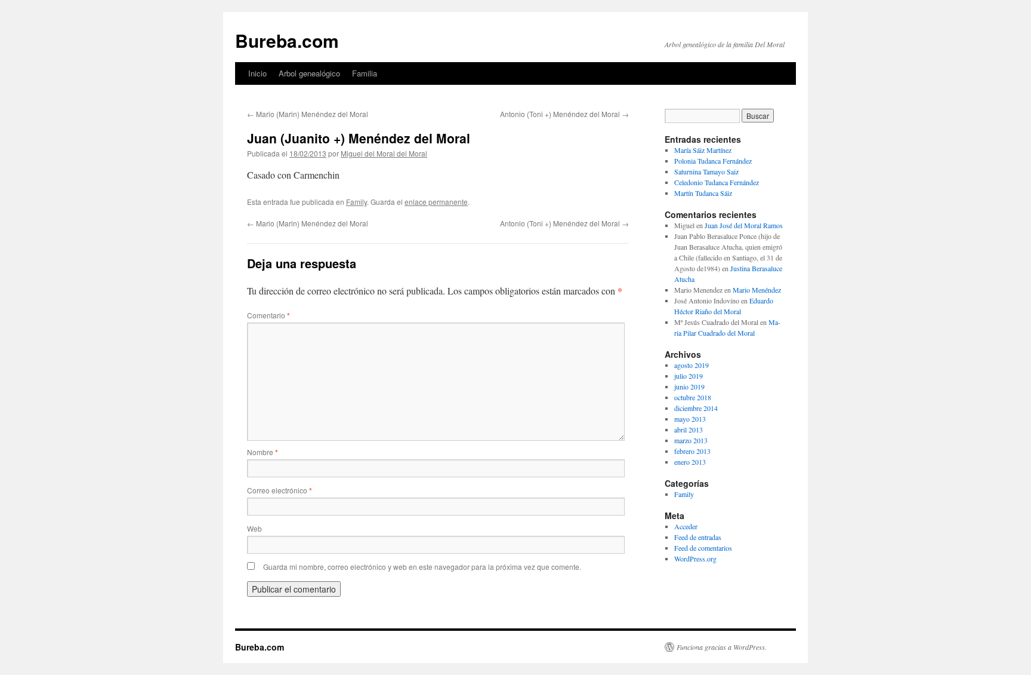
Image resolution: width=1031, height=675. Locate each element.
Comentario (268, 315)
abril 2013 (688, 429)
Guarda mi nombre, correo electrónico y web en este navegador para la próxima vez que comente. (422, 567)
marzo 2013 (691, 440)
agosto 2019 (691, 365)
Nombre (262, 452)
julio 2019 (688, 376)
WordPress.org (695, 558)
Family (356, 202)
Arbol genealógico (309, 73)
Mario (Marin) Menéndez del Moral (307, 114)
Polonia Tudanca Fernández (713, 160)
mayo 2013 (690, 419)
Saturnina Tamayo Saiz (706, 171)
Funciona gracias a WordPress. (722, 647)
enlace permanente (436, 202)
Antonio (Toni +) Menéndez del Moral (564, 114)
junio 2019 (689, 386)
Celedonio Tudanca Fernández (716, 182)
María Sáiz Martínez (702, 150)
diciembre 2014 (696, 408)
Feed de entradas (697, 537)
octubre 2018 (692, 397)
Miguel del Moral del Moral (384, 153)
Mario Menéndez (757, 289)
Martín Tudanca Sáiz (703, 193)
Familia (364, 73)
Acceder (685, 526)
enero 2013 (690, 462)
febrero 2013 (692, 451)
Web (254, 528)
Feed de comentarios (703, 548)
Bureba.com (287, 40)
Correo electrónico (279, 490)
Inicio (257, 73)
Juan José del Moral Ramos (744, 225)
